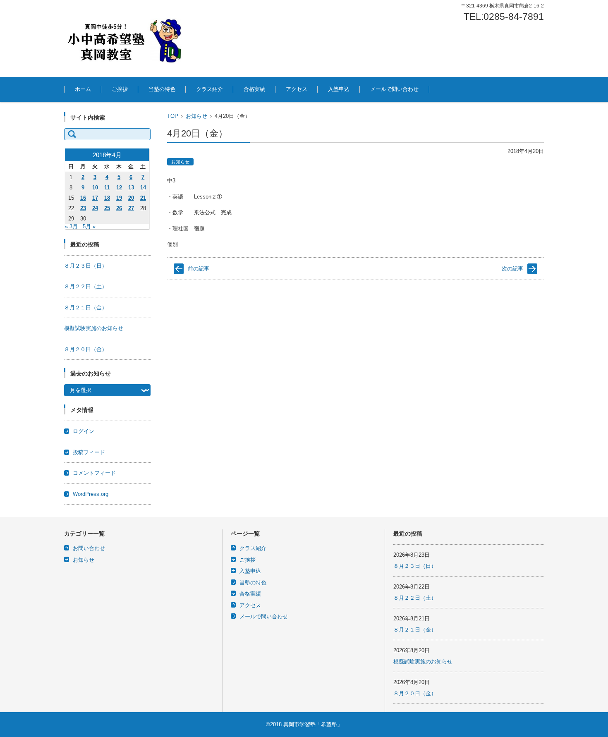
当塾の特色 (161, 89)
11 (107, 187)
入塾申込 (338, 89)
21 (143, 198)
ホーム (83, 89)
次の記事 (512, 269)
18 (107, 198)
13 (131, 187)
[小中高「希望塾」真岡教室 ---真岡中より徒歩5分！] (126, 38)
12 (119, 187)
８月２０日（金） (85, 349)
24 (95, 208)
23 (83, 208)
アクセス (296, 89)
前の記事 (198, 269)
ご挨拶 (120, 89)
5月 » (89, 226)
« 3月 (71, 226)
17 (95, 198)
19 (119, 198)
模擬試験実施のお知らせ (93, 328)
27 (131, 208)
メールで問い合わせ (394, 89)
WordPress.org (90, 494)
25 (107, 208)
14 (143, 187)
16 (83, 198)
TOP (172, 116)
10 (95, 187)
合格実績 (254, 89)
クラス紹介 (209, 89)
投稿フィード (89, 452)
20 (131, 198)
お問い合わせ (89, 548)
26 (119, 208)
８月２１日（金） (85, 307)
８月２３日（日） (85, 266)
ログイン (83, 431)
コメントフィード (94, 473)
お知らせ (196, 116)
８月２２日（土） (85, 286)
